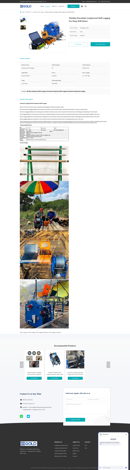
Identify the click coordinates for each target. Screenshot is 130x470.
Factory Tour (75, 448)
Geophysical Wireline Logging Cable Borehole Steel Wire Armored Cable (95, 374)
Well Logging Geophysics (55, 332)
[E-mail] (30, 417)
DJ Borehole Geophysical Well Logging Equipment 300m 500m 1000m (75, 374)
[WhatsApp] (23, 417)
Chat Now (73, 6)
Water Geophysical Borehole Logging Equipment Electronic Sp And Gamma (34, 374)
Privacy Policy (34, 467)
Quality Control (76, 450)
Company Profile (76, 445)
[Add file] (100, 467)
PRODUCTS (28, 12)
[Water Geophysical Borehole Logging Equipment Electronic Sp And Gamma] (34, 359)
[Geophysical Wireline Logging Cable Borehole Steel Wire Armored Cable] (96, 359)
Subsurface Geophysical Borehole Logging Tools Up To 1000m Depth (55, 374)
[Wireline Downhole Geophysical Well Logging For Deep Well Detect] (47, 34)
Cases (86, 445)
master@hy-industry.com (28, 403)
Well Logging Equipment (42, 332)
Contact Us (61, 6)
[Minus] (126, 434)
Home (42, 6)
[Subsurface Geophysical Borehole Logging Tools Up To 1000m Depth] (55, 359)
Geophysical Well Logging (38, 12)
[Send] (126, 467)
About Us (54, 6)
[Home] (26, 6)
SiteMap (74, 453)
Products (47, 6)
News (86, 448)
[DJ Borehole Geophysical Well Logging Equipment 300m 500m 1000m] (75, 359)
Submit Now (74, 419)
